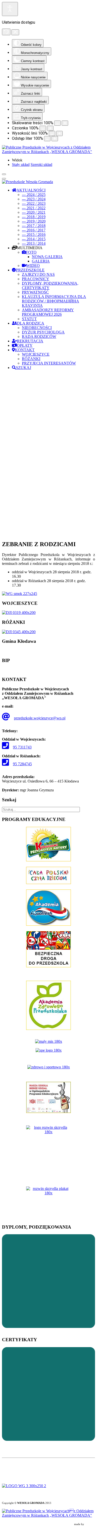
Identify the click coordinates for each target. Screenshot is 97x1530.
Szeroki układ (41, 164)
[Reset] (6, 32)
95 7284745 (22, 764)
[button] (48, 524)
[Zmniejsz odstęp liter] (47, 138)
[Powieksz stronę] (65, 123)
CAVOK (90, 1524)
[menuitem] (29, 190)
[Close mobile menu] (4, 178)
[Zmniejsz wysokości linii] (52, 133)
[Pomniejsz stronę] (57, 123)
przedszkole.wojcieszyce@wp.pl (39, 718)
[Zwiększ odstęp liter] (54, 138)
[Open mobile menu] (4, 174)
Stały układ (21, 164)
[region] (48, 455)
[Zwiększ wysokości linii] (59, 133)
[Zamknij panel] (15, 32)
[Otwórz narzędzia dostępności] (10, 9)
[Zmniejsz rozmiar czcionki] (43, 128)
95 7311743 (22, 747)
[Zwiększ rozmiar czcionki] (50, 128)
